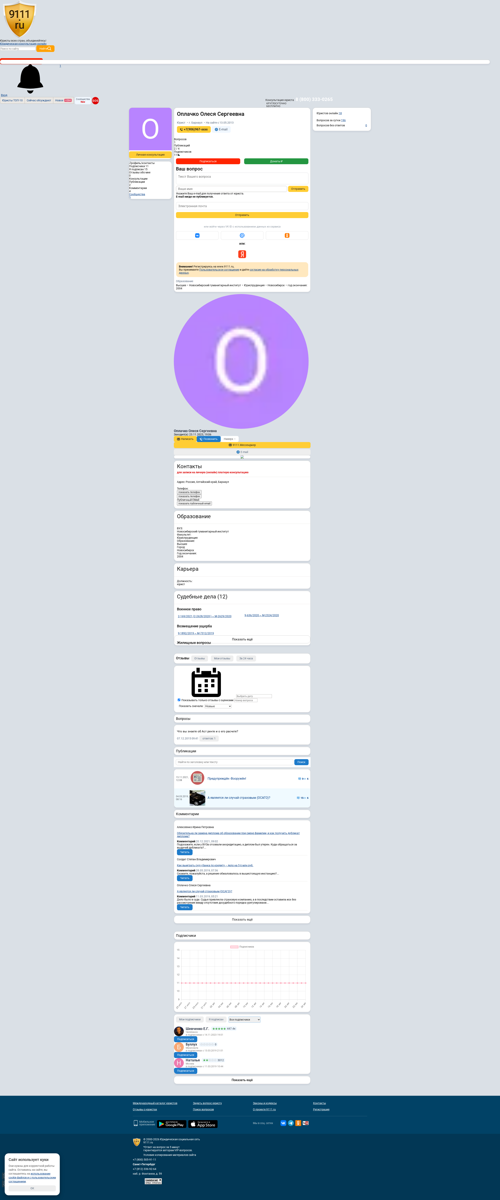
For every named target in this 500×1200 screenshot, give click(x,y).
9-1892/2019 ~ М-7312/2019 (196, 633)
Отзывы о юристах (145, 1109)
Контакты (319, 1103)
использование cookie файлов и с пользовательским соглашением (32, 1177)
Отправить (298, 188)
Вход (4, 95)
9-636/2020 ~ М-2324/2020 (262, 615)
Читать (184, 852)
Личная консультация (150, 154)
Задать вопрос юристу (207, 1103)
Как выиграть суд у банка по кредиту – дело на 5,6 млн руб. (215, 865)
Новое (63, 100)
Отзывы (199, 658)
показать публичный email (194, 503)
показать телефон (189, 492)
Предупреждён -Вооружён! (227, 778)
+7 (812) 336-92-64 (144, 1169)
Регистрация (321, 1109)
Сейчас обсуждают (39, 100)
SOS (95, 101)
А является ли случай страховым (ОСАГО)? (239, 798)
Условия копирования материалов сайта (169, 1154)
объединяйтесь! (36, 40)
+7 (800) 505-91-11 (144, 1159)
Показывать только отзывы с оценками (207, 700)
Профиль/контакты (142, 163)
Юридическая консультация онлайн (23, 43)
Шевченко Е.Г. (197, 1029)
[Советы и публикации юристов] (19, 19)
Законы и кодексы (265, 1103)
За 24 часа (246, 658)
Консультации (138, 178)
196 (343, 120)
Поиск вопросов (203, 1109)
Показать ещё (242, 919)
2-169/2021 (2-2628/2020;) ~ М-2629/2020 (204, 616)
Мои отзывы (222, 658)
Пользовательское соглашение (219, 269)
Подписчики (139, 166)
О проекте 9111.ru (264, 1109)
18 (340, 113)
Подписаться (208, 161)
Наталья (193, 1060)
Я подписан (138, 169)
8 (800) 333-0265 (314, 99)
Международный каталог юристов (155, 1103)
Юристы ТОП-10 (12, 100)
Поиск (301, 762)
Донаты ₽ (276, 161)
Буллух (191, 1044)
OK (32, 1188)
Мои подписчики (190, 1019)
